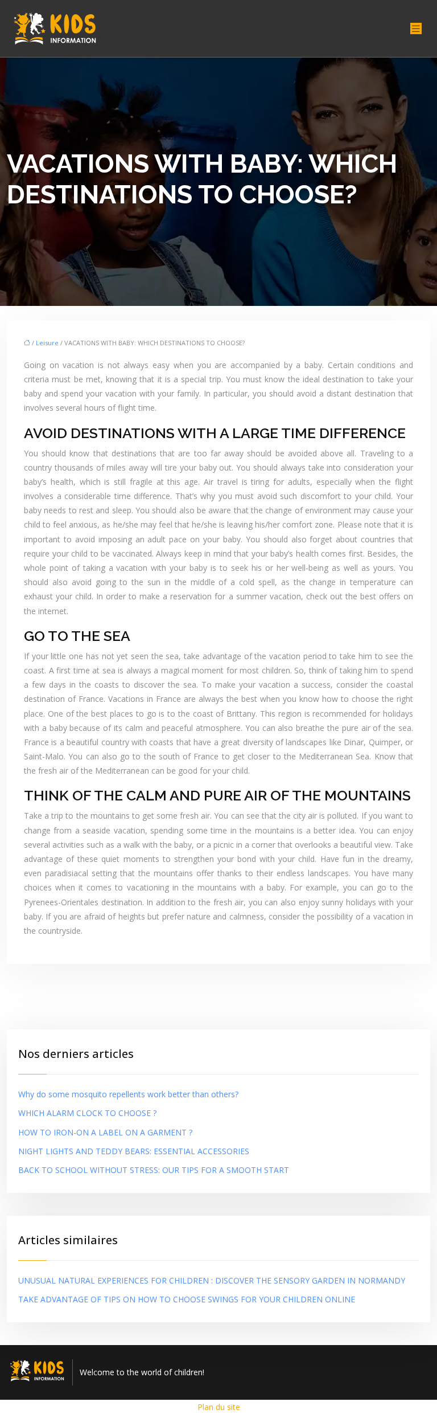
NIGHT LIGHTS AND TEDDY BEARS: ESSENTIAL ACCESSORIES (133, 1151)
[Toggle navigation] (415, 29)
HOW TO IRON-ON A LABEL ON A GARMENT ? (105, 1132)
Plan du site (218, 1406)
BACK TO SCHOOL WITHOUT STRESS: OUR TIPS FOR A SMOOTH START (153, 1169)
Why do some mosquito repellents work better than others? (128, 1094)
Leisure (47, 342)
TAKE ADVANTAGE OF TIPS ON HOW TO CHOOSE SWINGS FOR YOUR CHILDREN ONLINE (186, 1299)
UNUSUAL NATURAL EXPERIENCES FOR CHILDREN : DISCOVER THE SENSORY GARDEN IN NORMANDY (211, 1280)
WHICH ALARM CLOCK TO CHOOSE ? (87, 1113)
